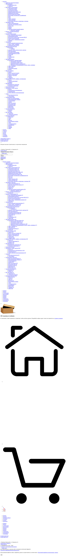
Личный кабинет (7, 517)
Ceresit (9, 118)
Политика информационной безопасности (10, 550)
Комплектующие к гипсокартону (18, 63)
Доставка (5, 135)
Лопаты (10, 26)
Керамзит (10, 109)
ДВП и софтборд (12, 66)
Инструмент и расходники (11, 7)
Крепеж (10, 76)
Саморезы (10, 77)
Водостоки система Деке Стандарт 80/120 (17, 37)
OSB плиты (10, 67)
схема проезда (4, 150)
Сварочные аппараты (13, 114)
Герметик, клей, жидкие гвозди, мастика (17, 50)
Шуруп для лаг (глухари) (13, 73)
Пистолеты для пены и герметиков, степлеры (18, 21)
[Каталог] (34, 443)
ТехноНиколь (11, 124)
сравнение (3, 157)
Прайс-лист (4, 153)
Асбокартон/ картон (12, 68)
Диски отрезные (11, 20)
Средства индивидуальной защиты (16, 29)
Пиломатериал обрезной (13, 84)
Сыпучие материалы (10, 108)
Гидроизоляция (11, 100)
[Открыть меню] (1, 142)
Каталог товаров (6, 161)
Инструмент (6, 294)
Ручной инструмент (12, 9)
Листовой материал (10, 59)
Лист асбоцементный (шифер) (15, 35)
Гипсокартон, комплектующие (15, 60)
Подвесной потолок (10, 86)
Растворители (11, 56)
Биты (9, 16)
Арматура (10, 6)
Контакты (5, 136)
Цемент (10, 111)
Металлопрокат (9, 3)
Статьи (4, 131)
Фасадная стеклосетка (13, 95)
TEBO (9, 128)
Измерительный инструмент (14, 11)
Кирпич (10, 32)
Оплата (4, 134)
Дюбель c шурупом (12, 75)
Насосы (10, 89)
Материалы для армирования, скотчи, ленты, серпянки (23, 65)
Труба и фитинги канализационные (16, 92)
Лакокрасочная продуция (11, 46)
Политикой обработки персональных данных (48, 552)
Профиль (10, 82)
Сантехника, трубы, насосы (12, 88)
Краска (4, 291)
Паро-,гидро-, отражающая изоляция (16, 39)
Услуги (4, 129)
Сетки (7, 93)
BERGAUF (10, 116)
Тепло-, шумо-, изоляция (13, 44)
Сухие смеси (6, 293)
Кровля (4, 297)
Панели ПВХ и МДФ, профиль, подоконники (16, 78)
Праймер (10, 40)
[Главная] (34, 381)
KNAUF (10, 120)
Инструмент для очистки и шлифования (17, 15)
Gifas (9, 119)
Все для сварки (9, 112)
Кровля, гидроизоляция (11, 33)
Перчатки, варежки (15, 30)
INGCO (10, 126)
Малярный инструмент (13, 13)
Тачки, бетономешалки (13, 23)
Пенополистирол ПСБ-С (13, 45)
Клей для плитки (12, 103)
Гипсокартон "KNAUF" (16, 61)
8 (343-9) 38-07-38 (4, 139)
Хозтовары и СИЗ (10, 22)
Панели (10, 80)
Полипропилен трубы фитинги (15, 90)
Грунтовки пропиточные (13, 52)
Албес (9, 122)
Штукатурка (11, 107)
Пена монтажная (12, 51)
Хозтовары (5, 301)
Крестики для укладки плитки (15, 24)
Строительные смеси (10, 97)
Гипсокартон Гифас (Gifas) (16, 62)
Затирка (10, 101)
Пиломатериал (9, 83)
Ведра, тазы (10, 25)
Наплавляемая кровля (13, 36)
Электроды (10, 113)
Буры (9, 17)
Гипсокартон (6, 299)
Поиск (2, 155)
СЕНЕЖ (13, 48)
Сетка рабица (11, 96)
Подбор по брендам (10, 115)
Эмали (9, 58)
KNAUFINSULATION (13, 121)
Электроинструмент (12, 8)
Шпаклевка (10, 106)
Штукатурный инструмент (14, 14)
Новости (5, 130)
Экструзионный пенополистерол (15, 43)
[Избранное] (4, 511)
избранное (3, 158)
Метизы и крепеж (9, 70)
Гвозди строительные (13, 74)
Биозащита (10, 47)
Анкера (10, 71)
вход (2, 159)
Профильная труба (12, 5)
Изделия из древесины (13, 85)
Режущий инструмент (13, 10)
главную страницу (59, 318)
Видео (4, 133)
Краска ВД (10, 54)
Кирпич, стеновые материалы (12, 31)
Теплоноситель (11, 91)
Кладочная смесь (12, 104)
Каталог (5, 1)
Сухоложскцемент (12, 123)
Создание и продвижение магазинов (9, 546)
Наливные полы (11, 105)
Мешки (9, 28)
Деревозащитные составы (14, 53)
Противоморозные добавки (14, 99)
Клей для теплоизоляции (13, 98)
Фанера (10, 69)
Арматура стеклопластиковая (12, 2)
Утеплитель (8, 41)
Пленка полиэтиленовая (13, 38)
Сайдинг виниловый (12, 81)
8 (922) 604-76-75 (4, 140)
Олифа (9, 55)
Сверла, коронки (12, 18)
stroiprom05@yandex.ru (5, 138)
